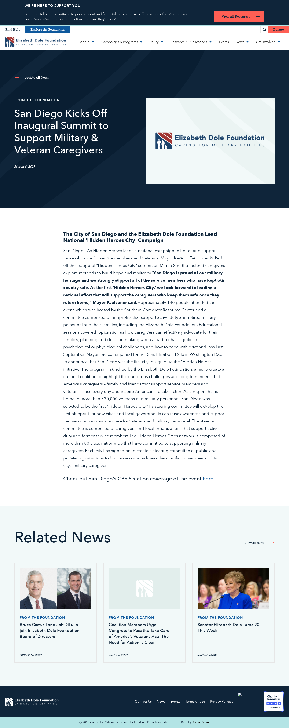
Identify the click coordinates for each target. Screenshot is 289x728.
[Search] (264, 29)
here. (209, 478)
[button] (87, 41)
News (161, 701)
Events (175, 701)
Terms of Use (195, 701)
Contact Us (143, 701)
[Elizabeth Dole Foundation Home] (32, 702)
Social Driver (201, 722)
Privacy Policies (221, 701)
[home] (35, 42)
